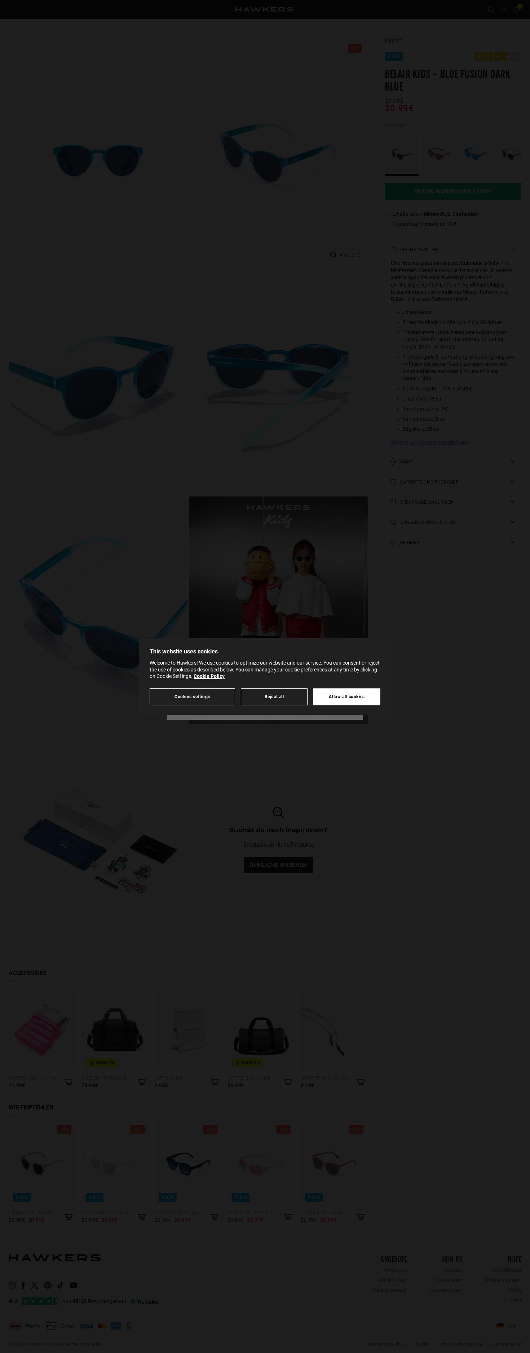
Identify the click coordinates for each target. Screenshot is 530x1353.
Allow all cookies (347, 696)
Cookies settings (192, 696)
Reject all (274, 696)
